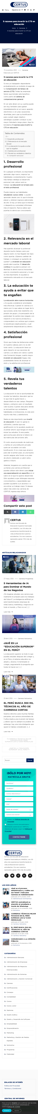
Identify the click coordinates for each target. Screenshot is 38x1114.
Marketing (10, 1033)
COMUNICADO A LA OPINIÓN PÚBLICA (23, 940)
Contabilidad (11, 997)
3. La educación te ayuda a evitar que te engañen (18, 147)
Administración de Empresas (22, 898)
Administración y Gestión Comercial (19, 979)
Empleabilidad (12, 1024)
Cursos (9, 1001)
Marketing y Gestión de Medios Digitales (18, 1039)
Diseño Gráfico (12, 1015)
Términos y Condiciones (12, 1088)
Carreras (25, 70)
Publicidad (10, 1054)
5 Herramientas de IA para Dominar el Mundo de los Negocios (17, 586)
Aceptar (6, 1110)
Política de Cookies (13, 1106)
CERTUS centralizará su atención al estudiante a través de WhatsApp (21, 904)
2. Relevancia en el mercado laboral (16, 143)
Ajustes (16, 1110)
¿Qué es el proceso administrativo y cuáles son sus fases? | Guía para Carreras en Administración (22, 892)
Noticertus (28, 638)
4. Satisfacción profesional (15, 151)
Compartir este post (16, 155)
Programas (29, 578)
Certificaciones (12, 988)
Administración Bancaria (15, 957)
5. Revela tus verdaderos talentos (18, 153)
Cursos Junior (11, 1006)
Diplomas (10, 1010)
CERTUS (16, 73)
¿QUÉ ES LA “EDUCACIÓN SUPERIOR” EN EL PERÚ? (19, 646)
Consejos (10, 992)
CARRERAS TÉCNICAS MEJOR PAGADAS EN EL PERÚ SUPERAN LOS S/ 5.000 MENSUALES (19, 740)
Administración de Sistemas (17, 974)
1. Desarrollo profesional (14, 139)
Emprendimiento (13, 1028)
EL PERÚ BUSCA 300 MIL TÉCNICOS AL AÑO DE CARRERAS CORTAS (19, 706)
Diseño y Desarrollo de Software (18, 1019)
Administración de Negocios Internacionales (17, 968)
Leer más (7, 612)
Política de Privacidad (12, 1086)
